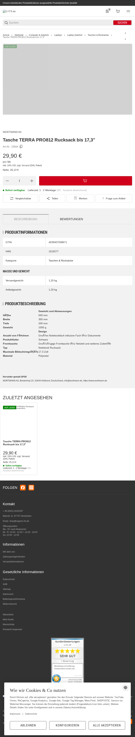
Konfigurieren (67, 725)
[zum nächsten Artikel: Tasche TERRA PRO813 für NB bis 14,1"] (125, 39)
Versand (26, 165)
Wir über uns (9, 552)
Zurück (6, 35)
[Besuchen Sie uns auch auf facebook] (23, 487)
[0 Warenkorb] (118, 11)
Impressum (8, 594)
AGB (5, 584)
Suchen (122, 22)
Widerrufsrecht (10, 604)
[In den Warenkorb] (85, 181)
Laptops (58, 35)
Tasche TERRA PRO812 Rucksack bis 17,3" (24, 37)
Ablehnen (28, 725)
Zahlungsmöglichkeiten (14, 556)
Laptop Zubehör (74, 35)
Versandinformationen (13, 561)
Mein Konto (8, 619)
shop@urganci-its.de (19, 521)
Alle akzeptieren (107, 725)
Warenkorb (8, 614)
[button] (18, 421)
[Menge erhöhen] (31, 180)
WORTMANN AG (12, 132)
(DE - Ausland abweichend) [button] (72, 190)
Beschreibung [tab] (25, 219)
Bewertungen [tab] (71, 219)
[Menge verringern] (7, 180)
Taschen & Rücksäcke (98, 35)
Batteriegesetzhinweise (14, 599)
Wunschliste (8, 624)
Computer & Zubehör (39, 35)
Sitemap (7, 589)
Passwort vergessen (12, 629)
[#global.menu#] (128, 11)
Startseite (19, 35)
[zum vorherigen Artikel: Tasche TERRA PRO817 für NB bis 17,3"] (125, 33)
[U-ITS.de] (9, 11)
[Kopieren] (21, 146)
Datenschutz (9, 579)
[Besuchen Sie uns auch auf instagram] (31, 487)
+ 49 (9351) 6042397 (13, 511)
